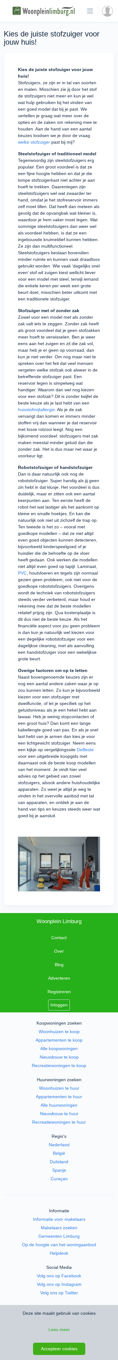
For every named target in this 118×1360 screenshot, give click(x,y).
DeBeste (85, 749)
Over (59, 951)
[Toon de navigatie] (90, 11)
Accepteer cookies (59, 1348)
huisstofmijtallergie (36, 409)
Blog (59, 964)
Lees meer (59, 1329)
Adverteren (59, 978)
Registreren (59, 991)
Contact (59, 937)
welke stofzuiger (34, 142)
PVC (22, 572)
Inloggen (59, 1004)
